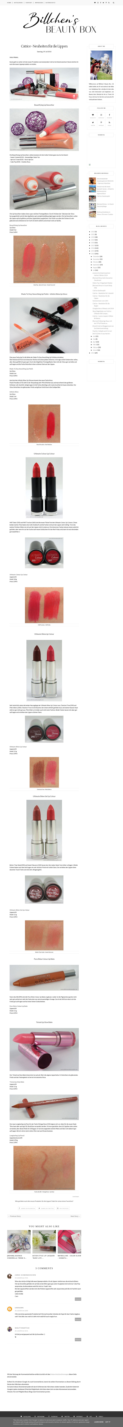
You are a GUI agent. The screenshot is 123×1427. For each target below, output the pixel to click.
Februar (95, 347)
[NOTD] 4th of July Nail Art (101, 333)
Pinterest (101, 125)
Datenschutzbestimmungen (59, 1374)
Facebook (109, 117)
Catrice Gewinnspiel (103, 196)
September (96, 265)
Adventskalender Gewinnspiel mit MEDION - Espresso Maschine (105, 181)
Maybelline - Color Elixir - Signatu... (69, 1257)
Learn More (98, 1422)
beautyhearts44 (22, 1328)
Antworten (78, 1299)
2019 (93, 240)
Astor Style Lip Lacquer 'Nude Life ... (43, 1257)
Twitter (93, 125)
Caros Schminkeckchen (25, 1275)
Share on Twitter (47, 1208)
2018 (93, 242)
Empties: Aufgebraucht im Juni (102, 331)
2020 (93, 237)
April (94, 342)
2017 (93, 245)
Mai (94, 339)
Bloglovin (93, 117)
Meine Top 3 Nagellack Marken (102, 283)
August (95, 267)
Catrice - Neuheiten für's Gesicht (103, 293)
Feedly (109, 125)
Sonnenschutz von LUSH (100, 301)
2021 (93, 234)
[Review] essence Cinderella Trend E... (16, 1257)
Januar (95, 350)
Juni (94, 336)
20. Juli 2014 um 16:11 (21, 1331)
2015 (93, 251)
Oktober (95, 262)
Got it (107, 1422)
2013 (93, 353)
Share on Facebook (28, 1208)
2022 (93, 231)
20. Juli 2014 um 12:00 (21, 1310)
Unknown (19, 1308)
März (94, 344)
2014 (93, 254)
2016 (93, 248)
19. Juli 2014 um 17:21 (21, 1278)
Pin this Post (64, 1208)
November (96, 259)
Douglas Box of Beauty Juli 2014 (103, 308)
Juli (94, 270)
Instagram (101, 117)
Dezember (96, 256)
